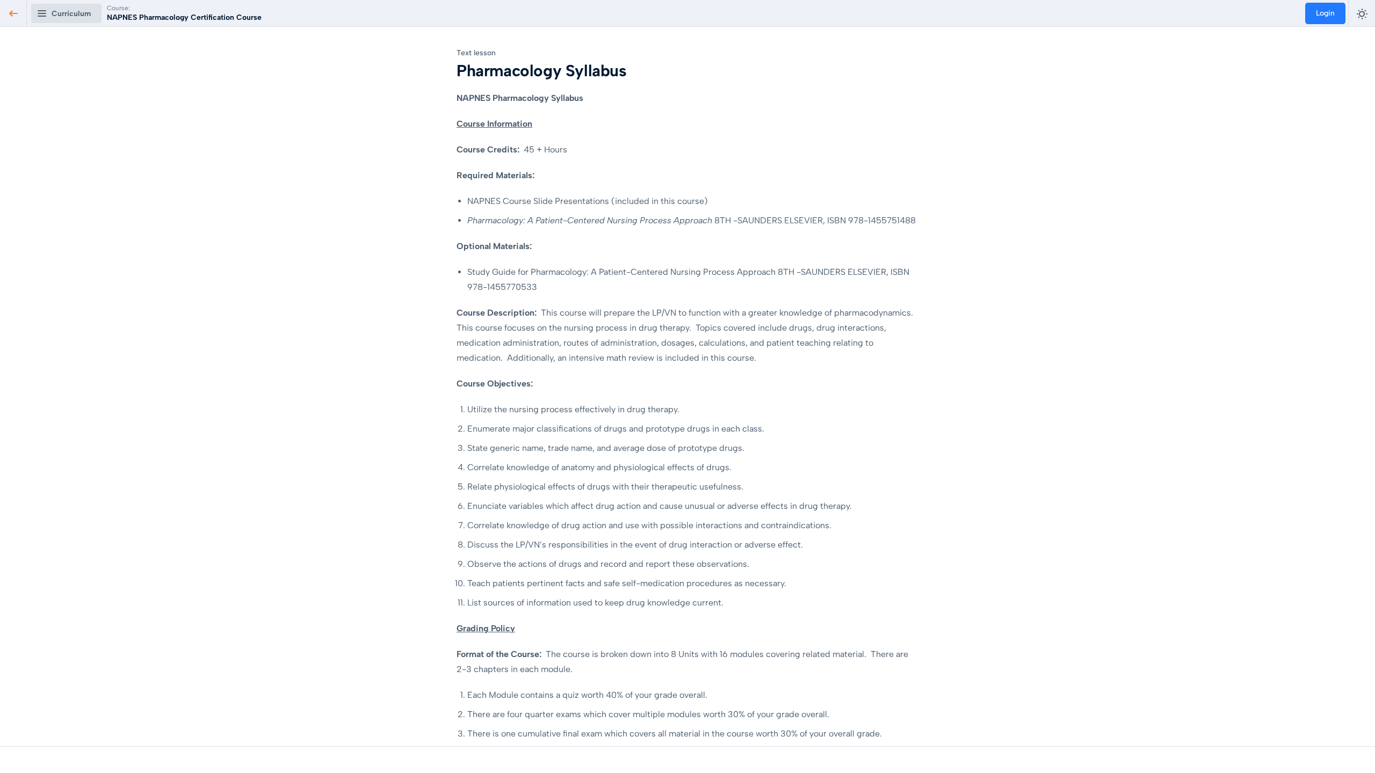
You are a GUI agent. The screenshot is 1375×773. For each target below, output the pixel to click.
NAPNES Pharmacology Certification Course (184, 17)
